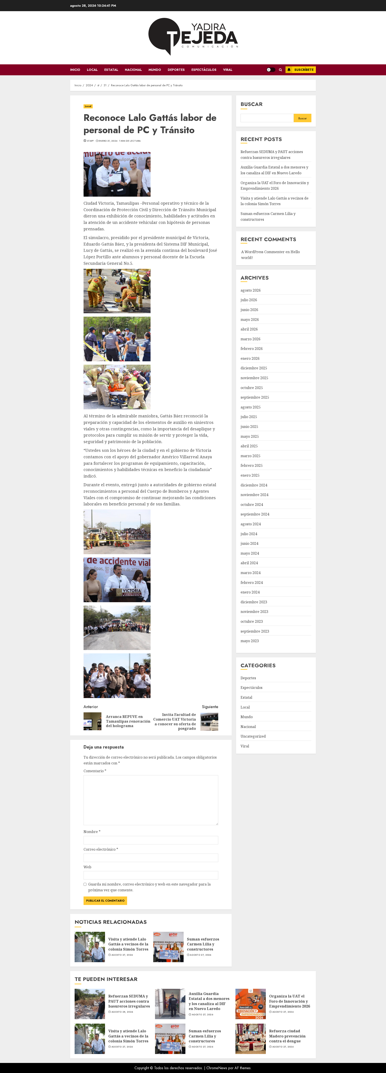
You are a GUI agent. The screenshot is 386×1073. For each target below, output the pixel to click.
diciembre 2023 (254, 602)
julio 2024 (249, 533)
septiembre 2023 (255, 631)
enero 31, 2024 (108, 141)
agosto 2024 (251, 524)
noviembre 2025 (254, 378)
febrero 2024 (252, 582)
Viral (227, 69)
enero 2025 (250, 475)
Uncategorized (253, 736)
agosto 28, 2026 (122, 1012)
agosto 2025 (251, 407)
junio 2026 (249, 309)
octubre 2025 (252, 387)
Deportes (176, 69)
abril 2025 (249, 446)
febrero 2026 (252, 348)
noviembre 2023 (254, 611)
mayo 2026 (250, 319)
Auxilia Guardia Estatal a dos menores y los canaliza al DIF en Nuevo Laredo (170, 1004)
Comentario (95, 770)
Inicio (75, 69)
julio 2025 (249, 416)
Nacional (133, 69)
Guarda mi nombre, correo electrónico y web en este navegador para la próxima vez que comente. (149, 887)
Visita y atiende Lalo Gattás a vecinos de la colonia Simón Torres (90, 947)
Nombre (92, 831)
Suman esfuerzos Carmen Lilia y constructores (168, 947)
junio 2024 (249, 543)
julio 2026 (249, 300)
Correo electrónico (101, 849)
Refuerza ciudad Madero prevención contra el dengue (250, 1039)
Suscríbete (304, 69)
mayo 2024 (250, 553)
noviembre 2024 (254, 494)
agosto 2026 (251, 290)
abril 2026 (249, 329)
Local (92, 69)
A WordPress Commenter (263, 252)
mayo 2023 (250, 641)
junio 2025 (249, 426)
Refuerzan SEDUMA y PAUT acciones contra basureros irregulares (90, 1004)
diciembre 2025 (254, 368)
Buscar (251, 104)
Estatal (111, 69)
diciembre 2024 (254, 485)
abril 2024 (249, 563)
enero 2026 (250, 358)
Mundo (155, 69)
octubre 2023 (252, 621)
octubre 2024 (252, 504)
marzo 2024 (250, 572)
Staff (90, 141)
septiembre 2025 (255, 397)
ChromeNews (216, 1068)
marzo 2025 (250, 456)
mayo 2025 (250, 436)
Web (87, 867)
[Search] (280, 69)
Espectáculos (203, 69)
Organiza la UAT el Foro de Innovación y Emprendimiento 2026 (250, 1004)
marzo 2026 (250, 339)
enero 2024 (250, 592)
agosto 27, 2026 (122, 955)
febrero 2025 (252, 465)
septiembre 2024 (255, 514)
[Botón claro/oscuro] (270, 69)
